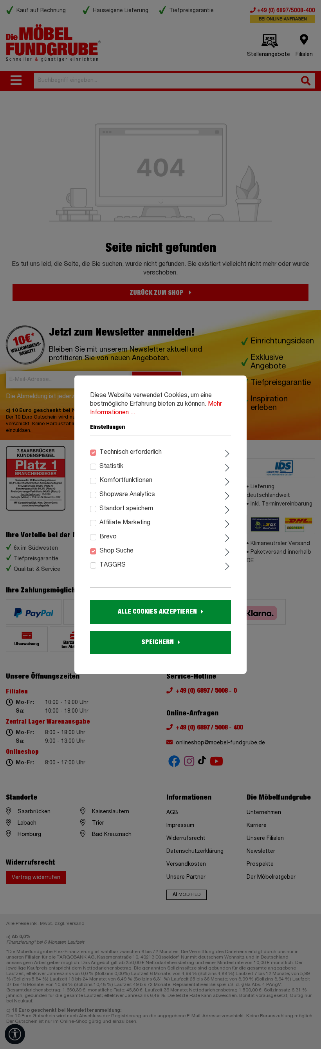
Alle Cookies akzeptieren (157, 611)
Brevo (108, 537)
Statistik (111, 466)
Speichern (157, 642)
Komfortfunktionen (125, 480)
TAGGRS (112, 565)
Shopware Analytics (127, 494)
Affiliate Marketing (124, 523)
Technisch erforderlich (130, 452)
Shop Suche (116, 551)
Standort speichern (126, 509)
